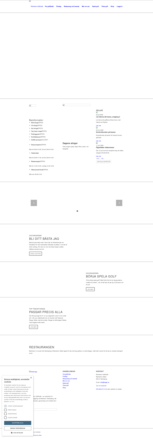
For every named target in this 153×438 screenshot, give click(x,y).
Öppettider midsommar (105, 147)
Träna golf (66, 385)
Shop (64, 388)
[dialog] (17, 406)
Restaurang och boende (70, 379)
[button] (17, 433)
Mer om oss (66, 381)
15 (102, 158)
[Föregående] (34, 203)
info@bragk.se (104, 382)
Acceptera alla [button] (17, 423)
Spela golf (66, 383)
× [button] (31, 378)
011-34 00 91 (102, 386)
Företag (65, 376)
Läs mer (98, 125)
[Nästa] (119, 203)
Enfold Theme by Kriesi (36, 435)
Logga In (120, 6)
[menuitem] (49, 6)
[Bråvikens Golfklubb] (36, 6)
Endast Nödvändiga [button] (17, 428)
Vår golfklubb (67, 374)
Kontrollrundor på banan (106, 132)
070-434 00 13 (100, 389)
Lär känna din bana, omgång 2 (108, 117)
